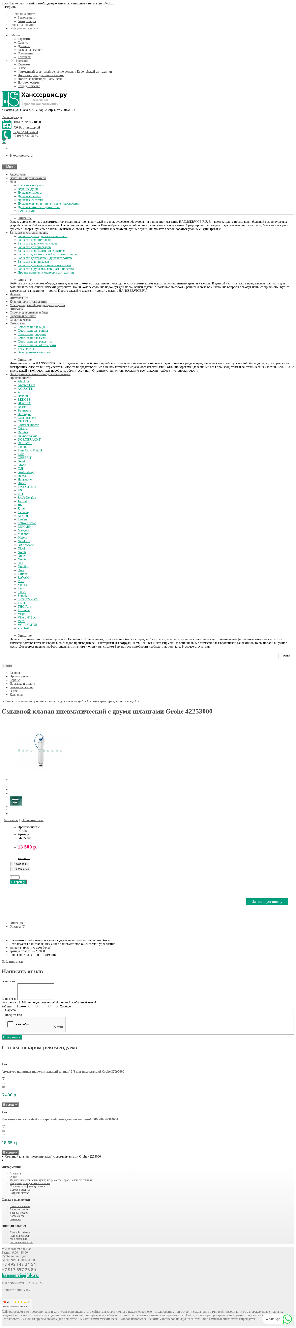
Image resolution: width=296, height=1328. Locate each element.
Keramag (23, 512)
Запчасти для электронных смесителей (44, 265)
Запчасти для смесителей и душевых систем (48, 254)
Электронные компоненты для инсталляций (40, 374)
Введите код (13, 1015)
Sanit (21, 588)
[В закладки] (3, 1083)
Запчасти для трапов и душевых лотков (45, 258)
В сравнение (20, 868)
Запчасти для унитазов (33, 261)
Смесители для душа (32, 334)
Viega (21, 613)
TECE (22, 603)
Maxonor (23, 534)
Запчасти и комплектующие (29, 232)
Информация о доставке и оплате (41, 75)
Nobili (22, 552)
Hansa (22, 475)
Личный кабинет (20, 1232)
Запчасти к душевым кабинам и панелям (46, 269)
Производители (20, 377)
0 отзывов (11, 820)
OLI (20, 563)
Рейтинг (7, 1006)
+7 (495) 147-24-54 (25, 132)
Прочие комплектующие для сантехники (46, 272)
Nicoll (22, 548)
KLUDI (23, 515)
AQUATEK (25, 388)
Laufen (22, 519)
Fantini (22, 446)
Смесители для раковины (35, 341)
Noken (22, 555)
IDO (21, 490)
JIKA (21, 505)
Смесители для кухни (33, 338)
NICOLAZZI (26, 544)
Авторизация (27, 21)
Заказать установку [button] (267, 902)
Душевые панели (29, 196)
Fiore (21, 454)
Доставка (24, 46)
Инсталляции (19, 298)
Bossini (22, 407)
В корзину (18, 882)
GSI (20, 468)
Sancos (22, 584)
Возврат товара (19, 1212)
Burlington (24, 414)
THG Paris (25, 606)
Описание (25, 218)
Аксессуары (18, 174)
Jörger (22, 508)
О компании (26, 53)
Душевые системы (30, 200)
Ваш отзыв (9, 998)
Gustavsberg (26, 472)
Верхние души (28, 189)
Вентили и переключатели (28, 178)
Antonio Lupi (26, 385)
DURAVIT (25, 443)
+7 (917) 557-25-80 (25, 135)
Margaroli (24, 530)
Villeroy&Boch (27, 617)
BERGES (24, 399)
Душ (13, 181)
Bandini (23, 396)
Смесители (17, 323)
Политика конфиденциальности (40, 78)
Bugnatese (24, 410)
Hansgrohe (25, 479)
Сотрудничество (29, 86)
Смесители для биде (32, 327)
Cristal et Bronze (28, 425)
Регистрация (26, 17)
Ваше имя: (9, 981)
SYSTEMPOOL (28, 599)
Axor (21, 392)
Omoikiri (23, 566)
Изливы (15, 294)
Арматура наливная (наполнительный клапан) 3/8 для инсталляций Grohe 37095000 (63, 1071)
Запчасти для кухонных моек (38, 243)
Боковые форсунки (31, 185)
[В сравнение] (3, 1087)
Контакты (24, 57)
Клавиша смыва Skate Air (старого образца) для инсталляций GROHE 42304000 (60, 1119)
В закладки (19, 863)
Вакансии (15, 1219)
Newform (24, 541)
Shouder (23, 595)
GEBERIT (25, 457)
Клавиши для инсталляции (28, 301)
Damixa (23, 432)
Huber (22, 483)
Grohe (22, 465)
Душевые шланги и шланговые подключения (49, 203)
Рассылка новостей (21, 1242)
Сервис (23, 42)
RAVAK (23, 577)
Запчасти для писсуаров (34, 247)
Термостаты (26, 348)
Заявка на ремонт (29, 49)
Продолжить (12, 1037)
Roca (21, 581)
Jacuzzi (22, 501)
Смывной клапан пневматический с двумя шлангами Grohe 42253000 (53, 1156)
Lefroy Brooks (27, 523)
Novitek (23, 559)
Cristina (23, 428)
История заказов (20, 1235)
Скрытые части (20, 319)
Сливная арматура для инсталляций (111, 701)
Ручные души (27, 210)
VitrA (21, 621)
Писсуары (17, 308)
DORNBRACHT (29, 439)
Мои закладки (18, 1238)
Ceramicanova (27, 417)
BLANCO (24, 403)
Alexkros (23, 381)
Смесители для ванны (33, 330)
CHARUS (24, 421)
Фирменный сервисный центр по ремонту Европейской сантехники (65, 71)
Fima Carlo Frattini (30, 450)
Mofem (22, 537)
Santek (22, 592)
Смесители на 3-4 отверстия (37, 345)
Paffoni (22, 574)
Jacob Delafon (27, 497)
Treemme (24, 610)
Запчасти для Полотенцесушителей (42, 250)
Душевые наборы (30, 192)
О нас (22, 68)
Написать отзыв (32, 820)
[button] (7, 666)
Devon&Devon (27, 436)
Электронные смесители (35, 352)
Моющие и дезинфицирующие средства (37, 305)
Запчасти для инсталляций (36, 239)
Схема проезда (12, 117)
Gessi (21, 461)
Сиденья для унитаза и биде (29, 312)
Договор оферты (29, 82)
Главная (15, 672)
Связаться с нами (20, 1206)
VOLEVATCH (27, 624)
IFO (20, 494)
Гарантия (24, 39)
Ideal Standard (27, 486)
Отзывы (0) (17, 926)
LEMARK (25, 526)
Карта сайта (17, 1215)
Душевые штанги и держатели (39, 207)
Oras (21, 570)
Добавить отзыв (13, 961)
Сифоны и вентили (23, 316)
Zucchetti (24, 628)
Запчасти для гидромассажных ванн (42, 236)
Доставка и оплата (22, 683)
